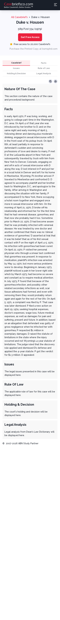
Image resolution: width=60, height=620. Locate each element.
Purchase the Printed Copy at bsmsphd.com (33, 49)
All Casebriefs (19, 17)
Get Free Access (30, 37)
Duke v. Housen (40, 17)
